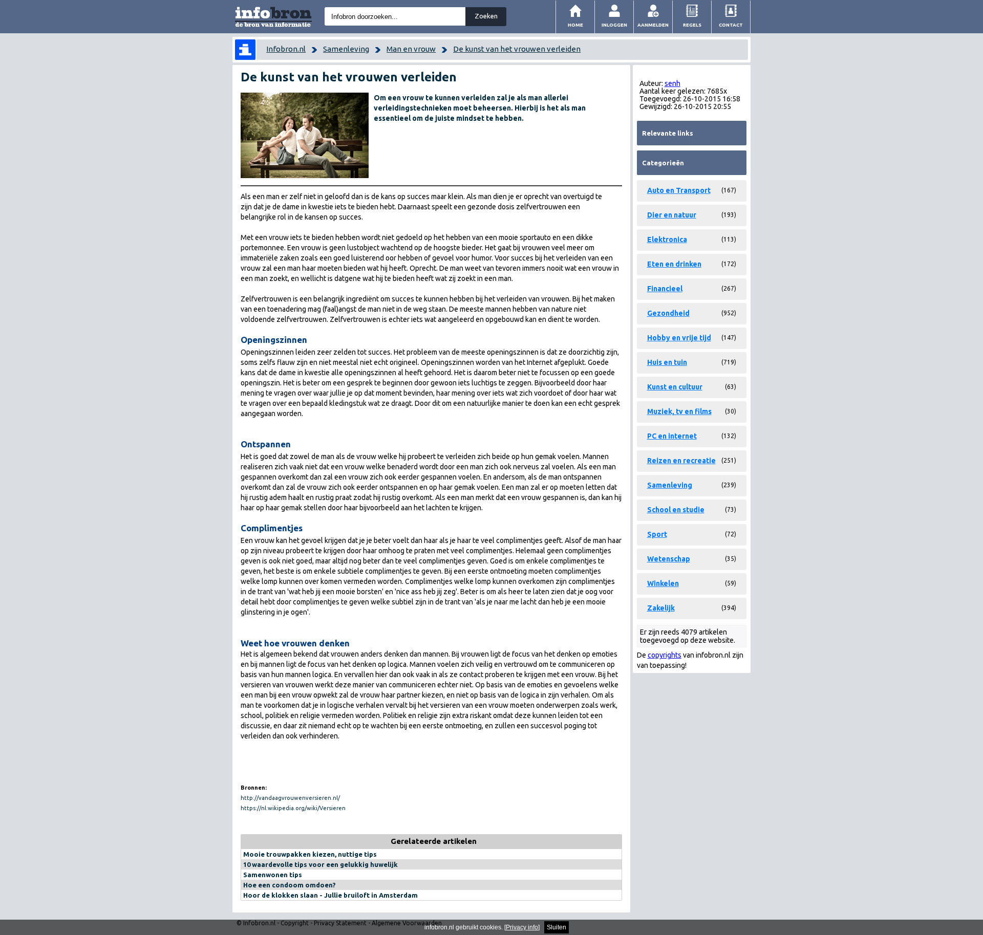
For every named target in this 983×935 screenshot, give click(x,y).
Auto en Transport (679, 190)
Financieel (664, 289)
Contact (731, 25)
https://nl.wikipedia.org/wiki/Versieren (293, 808)
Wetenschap (668, 559)
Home (575, 25)
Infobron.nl (286, 49)
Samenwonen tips (272, 874)
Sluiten (556, 927)
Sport (657, 534)
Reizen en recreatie (681, 460)
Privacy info (522, 927)
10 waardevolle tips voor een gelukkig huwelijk (320, 864)
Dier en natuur (671, 215)
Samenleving (346, 49)
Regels (692, 25)
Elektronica (667, 239)
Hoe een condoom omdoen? (289, 884)
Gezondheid (668, 313)
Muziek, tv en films (679, 411)
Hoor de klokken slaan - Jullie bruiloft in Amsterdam (330, 895)
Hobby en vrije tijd (679, 338)
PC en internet (672, 436)
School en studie (675, 510)
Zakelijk (661, 608)
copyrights (664, 655)
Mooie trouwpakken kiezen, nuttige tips (310, 854)
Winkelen (663, 583)
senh (672, 83)
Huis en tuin (667, 362)
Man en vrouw (411, 49)
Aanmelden (653, 25)
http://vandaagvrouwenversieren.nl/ (290, 798)
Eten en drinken (674, 264)
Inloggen (614, 25)
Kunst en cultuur (674, 387)
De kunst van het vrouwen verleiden (517, 49)
